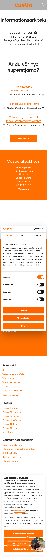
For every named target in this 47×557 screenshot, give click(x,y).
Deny (23, 326)
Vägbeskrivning (23, 177)
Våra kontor (8, 378)
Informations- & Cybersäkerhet (18, 449)
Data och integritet (12, 390)
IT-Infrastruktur (10, 453)
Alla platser (8, 432)
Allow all (23, 310)
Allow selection (23, 318)
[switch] (40, 284)
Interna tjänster (10, 461)
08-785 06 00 (23, 185)
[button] (42, 4)
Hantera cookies (10, 394)
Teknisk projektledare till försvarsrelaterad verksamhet (23, 119)
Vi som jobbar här (11, 382)
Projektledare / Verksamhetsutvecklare (23, 88)
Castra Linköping (11, 416)
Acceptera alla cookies (23, 533)
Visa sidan (23, 189)
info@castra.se (23, 181)
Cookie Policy (19, 510)
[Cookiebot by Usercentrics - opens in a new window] (33, 229)
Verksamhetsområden (13, 374)
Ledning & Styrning (12, 444)
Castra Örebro (10, 428)
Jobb (5, 386)
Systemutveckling (11, 457)
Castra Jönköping (11, 420)
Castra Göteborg (11, 424)
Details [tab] (24, 236)
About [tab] (38, 236)
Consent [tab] (8, 236)
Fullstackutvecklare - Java (23, 104)
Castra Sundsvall (11, 408)
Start (5, 370)
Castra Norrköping (12, 412)
